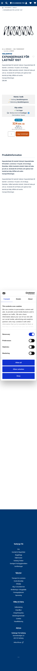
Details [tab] (18, 299)
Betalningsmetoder (18, 616)
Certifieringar (18, 566)
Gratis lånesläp (18, 581)
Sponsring (18, 595)
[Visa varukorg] (35, 3)
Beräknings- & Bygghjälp (18, 589)
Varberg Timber (18, 560)
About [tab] (30, 299)
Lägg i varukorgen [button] (22, 134)
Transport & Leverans (18, 578)
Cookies (18, 618)
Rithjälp (18, 584)
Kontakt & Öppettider (18, 552)
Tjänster (18, 573)
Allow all (18, 362)
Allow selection (18, 369)
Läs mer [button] (4, 80)
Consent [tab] (7, 299)
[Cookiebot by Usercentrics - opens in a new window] (26, 293)
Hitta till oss (17, 642)
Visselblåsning (18, 621)
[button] (11, 3)
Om (18, 549)
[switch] (32, 340)
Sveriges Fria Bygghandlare (18, 563)
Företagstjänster (18, 592)
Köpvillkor (18, 610)
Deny (18, 376)
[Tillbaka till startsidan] (18, 3)
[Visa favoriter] (30, 3)
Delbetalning (19, 607)
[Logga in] (26, 3)
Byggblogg (18, 555)
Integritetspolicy (18, 613)
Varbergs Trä (18, 544)
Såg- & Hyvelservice (18, 587)
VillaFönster (18, 558)
